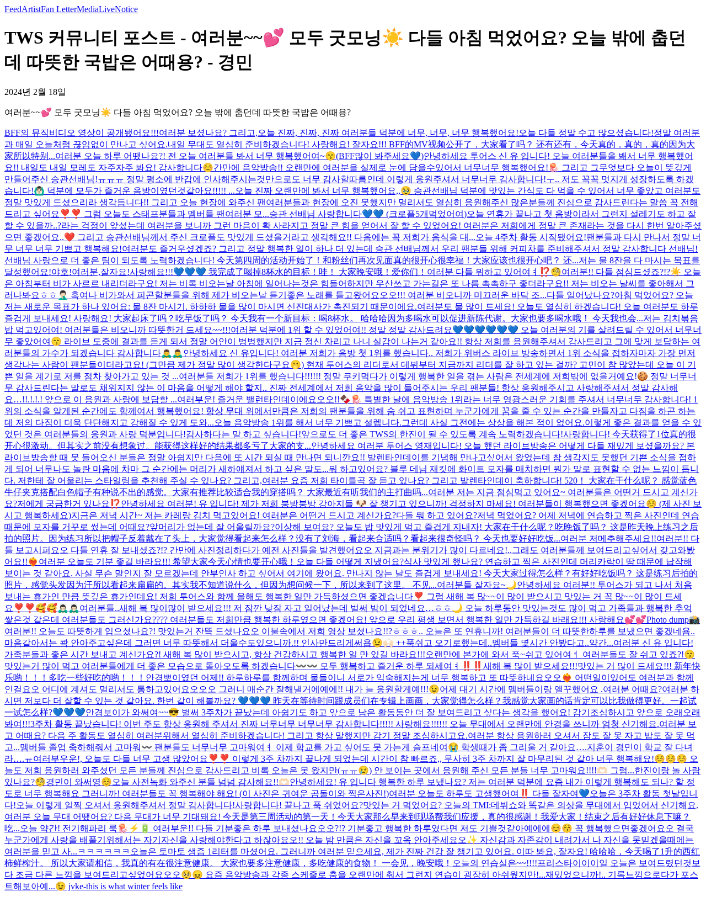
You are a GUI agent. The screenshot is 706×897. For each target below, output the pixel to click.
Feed (13, 9)
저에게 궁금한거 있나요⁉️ (69, 503)
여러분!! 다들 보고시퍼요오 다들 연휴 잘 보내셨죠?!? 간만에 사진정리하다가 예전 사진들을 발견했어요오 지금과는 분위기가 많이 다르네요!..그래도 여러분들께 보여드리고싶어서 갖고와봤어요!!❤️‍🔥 (351, 550)
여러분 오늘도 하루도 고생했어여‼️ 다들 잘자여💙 (489, 793)
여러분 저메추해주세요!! (608, 538)
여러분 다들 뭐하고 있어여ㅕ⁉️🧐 (494, 272)
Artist (31, 9)
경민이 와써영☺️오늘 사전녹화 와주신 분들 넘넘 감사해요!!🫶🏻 (168, 782)
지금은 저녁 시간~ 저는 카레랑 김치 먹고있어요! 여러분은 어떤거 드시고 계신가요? (233, 515)
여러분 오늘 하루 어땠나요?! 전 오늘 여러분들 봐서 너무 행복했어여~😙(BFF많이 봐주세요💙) (239, 156)
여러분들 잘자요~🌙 (477, 585)
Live (107, 9)
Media (88, 9)
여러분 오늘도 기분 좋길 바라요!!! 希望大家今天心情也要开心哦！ (167, 561)
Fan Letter (59, 9)
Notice (126, 9)
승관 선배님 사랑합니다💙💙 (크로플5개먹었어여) (368, 214)
